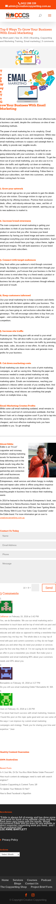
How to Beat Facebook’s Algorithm (15, 793)
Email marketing (32, 41)
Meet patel (8, 38)
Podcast (46, 880)
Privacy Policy (10, 839)
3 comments (48, 41)
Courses (32, 880)
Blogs (17, 883)
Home (5, 880)
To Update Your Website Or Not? (14, 789)
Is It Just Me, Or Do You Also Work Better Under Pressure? (27, 772)
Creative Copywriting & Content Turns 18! (18, 784)
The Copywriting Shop (13, 887)
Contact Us (31, 883)
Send (49, 587)
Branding (34, 38)
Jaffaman (4, 616)
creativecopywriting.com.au (12, 518)
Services (18, 880)
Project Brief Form (41, 887)
